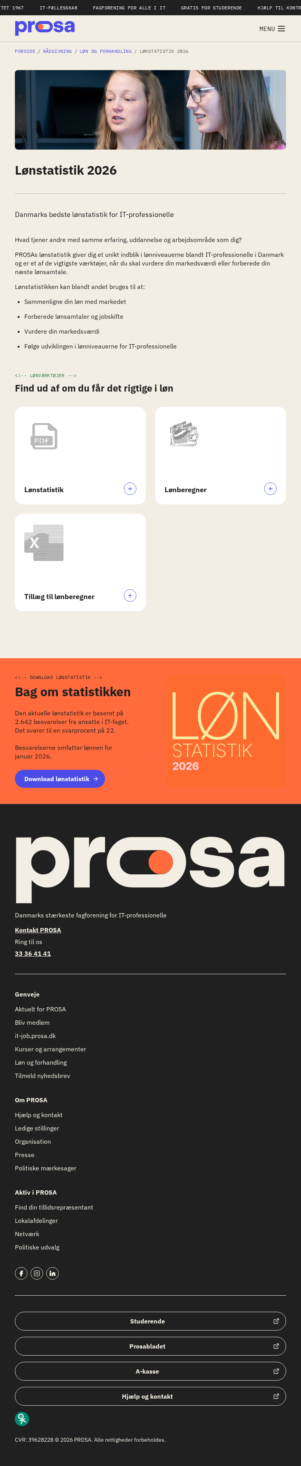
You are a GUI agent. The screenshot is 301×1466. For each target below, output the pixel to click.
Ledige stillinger (37, 1128)
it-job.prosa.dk (35, 1036)
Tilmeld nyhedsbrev (42, 1076)
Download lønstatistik (56, 779)
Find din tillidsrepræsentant (54, 1207)
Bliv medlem (32, 1022)
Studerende (147, 1321)
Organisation (33, 1141)
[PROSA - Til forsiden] (45, 28)
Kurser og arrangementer (50, 1049)
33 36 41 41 (33, 953)
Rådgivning (57, 51)
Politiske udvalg (37, 1247)
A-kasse (147, 1371)
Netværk (27, 1234)
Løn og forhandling (106, 51)
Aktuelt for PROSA (40, 1009)
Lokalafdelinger (36, 1220)
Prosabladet (147, 1346)
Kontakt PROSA (38, 930)
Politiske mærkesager (45, 1168)
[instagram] (37, 1273)
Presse (24, 1155)
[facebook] (21, 1273)
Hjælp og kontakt (39, 1115)
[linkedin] (52, 1273)
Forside (25, 51)
